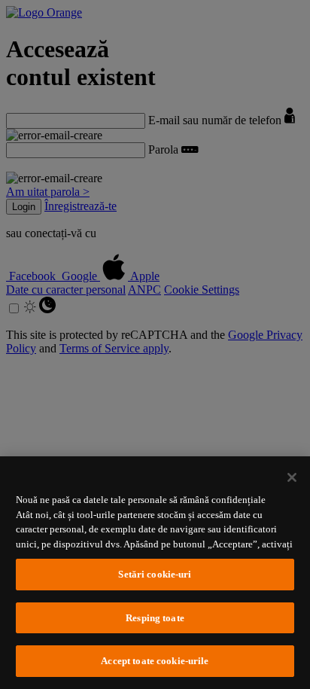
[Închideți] (291, 477)
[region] (155, 572)
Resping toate (155, 617)
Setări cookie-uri (154, 574)
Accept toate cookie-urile (154, 660)
